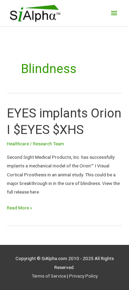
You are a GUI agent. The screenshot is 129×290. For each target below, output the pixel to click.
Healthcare (18, 143)
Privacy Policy (83, 276)
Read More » (19, 207)
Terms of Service (49, 276)
